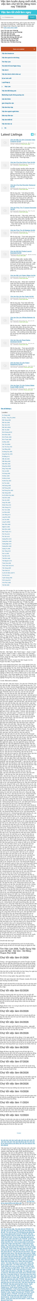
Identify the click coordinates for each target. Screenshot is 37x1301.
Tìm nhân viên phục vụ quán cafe (16, 1263)
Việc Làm (8, 86)
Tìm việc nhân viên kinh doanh (25, 1260)
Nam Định (6, 524)
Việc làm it (5, 70)
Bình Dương (7, 432)
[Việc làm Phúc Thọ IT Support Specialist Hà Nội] (5, 210)
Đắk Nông (6, 461)
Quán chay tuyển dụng (8, 1276)
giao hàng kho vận (8, 103)
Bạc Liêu (6, 425)
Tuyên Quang (7, 578)
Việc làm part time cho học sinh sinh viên (18, 1281)
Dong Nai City (7, 454)
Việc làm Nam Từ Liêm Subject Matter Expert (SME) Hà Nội (22, 386)
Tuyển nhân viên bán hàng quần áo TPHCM (18, 1249)
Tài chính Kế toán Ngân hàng (11, 66)
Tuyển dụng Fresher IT (24, 1285)
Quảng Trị (6, 548)
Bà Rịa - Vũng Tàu (8, 417)
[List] (32, 134)
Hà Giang (6, 473)
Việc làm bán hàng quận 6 (22, 1253)
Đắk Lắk (6, 459)
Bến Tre (5, 430)
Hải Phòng (6, 488)
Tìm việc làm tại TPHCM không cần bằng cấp (20, 1232)
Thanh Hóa (6, 563)
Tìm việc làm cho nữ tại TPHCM (17, 1229)
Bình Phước (6, 437)
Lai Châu (6, 512)
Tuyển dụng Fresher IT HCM (19, 1287)
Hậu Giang (6, 493)
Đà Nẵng (6, 456)
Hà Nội (6, 478)
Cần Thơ (6, 444)
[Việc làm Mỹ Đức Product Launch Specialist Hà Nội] (5, 254)
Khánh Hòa (6, 505)
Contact (19, 1133)
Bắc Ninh (6, 427)
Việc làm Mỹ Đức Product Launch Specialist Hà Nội (21, 252)
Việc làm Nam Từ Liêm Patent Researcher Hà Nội (19, 363)
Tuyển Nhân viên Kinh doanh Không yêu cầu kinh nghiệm (17, 1257)
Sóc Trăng (6, 551)
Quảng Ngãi (6, 544)
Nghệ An (6, 527)
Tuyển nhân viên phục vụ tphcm (22, 1269)
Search (32, 17)
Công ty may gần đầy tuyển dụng (23, 1237)
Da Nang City (7, 451)
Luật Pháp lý (6, 82)
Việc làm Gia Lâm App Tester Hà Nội (22, 296)
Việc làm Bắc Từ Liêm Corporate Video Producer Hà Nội (22, 140)
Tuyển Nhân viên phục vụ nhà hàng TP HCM (15, 1266)
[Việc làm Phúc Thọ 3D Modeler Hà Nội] (5, 233)
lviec (5, 1142)
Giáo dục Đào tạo (7, 115)
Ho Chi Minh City (8, 495)
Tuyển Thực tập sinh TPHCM (20, 1292)
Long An (6, 522)
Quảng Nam (6, 541)
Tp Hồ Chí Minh (8, 573)
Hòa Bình (6, 497)
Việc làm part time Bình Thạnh (18, 1284)
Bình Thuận (6, 439)
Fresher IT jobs (5, 1292)
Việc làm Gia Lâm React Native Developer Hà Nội (20, 341)
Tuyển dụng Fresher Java (25, 1290)
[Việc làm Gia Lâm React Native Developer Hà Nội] (5, 343)
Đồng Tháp (6, 468)
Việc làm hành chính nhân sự (11, 74)
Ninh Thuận (6, 531)
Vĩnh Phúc (6, 582)
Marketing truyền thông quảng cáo (13, 95)
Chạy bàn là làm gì (13, 1274)
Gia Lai (5, 471)
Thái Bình (6, 558)
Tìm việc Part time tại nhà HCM (19, 1281)
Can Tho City (7, 447)
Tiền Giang (6, 568)
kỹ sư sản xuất (6, 78)
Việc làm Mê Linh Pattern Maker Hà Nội (22, 275)
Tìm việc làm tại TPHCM (23, 1229)
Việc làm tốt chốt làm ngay (16, 12)
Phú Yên (6, 536)
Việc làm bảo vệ (7, 124)
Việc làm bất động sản (20, 1142)
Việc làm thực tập (7, 107)
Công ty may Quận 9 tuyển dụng (24, 1242)
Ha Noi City (6, 480)
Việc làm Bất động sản (9, 91)
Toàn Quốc (6, 570)
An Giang (6, 415)
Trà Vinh (6, 575)
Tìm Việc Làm (6, 62)
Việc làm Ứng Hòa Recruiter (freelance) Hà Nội (22, 186)
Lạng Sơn (6, 517)
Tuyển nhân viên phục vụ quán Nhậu (17, 1267)
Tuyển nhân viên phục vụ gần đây (11, 1271)
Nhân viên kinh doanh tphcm (13, 1256)
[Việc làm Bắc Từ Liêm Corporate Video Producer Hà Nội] (5, 143)
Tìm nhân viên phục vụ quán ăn (23, 1264)
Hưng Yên (6, 502)
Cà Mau (5, 442)
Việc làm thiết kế (7, 120)
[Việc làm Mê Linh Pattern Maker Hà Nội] (5, 278)
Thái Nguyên (7, 561)
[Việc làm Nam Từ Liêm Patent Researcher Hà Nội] (5, 366)
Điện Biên (6, 464)
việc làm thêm (6, 99)
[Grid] (34, 134)
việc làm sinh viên (27, 1140)
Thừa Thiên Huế (8, 565)
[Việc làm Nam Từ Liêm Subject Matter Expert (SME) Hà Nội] (5, 388)
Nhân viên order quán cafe (24, 1276)
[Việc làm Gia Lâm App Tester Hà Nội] (5, 299)
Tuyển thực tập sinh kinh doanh (16, 1298)
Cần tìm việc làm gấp (7, 1229)
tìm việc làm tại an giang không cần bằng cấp (18, 1142)
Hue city (6, 500)
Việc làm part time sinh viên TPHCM (12, 1279)
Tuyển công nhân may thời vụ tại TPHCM (14, 1238)
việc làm (11, 1140)
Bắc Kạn (6, 422)
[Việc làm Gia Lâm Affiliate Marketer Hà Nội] (5, 320)
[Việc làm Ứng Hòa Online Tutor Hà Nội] (5, 165)
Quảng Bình (6, 539)
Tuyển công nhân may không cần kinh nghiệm (18, 1239)
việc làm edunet (27, 1143)
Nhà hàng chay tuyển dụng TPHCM (20, 1272)
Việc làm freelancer (8, 53)
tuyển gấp (17, 1140)
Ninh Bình (6, 529)
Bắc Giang (6, 420)
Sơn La (5, 553)
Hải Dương (6, 485)
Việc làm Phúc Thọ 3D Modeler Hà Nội (22, 230)
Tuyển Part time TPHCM (27, 1277)
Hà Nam (5, 476)
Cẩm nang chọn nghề (10, 27)
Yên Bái (5, 585)
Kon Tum (6, 510)
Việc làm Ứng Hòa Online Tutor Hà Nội (22, 162)
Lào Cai (5, 519)
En (5, 128)
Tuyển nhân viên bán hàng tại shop (20, 1248)
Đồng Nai (6, 466)
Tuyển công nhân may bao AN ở (11, 1243)
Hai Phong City (7, 490)
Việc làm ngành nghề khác (10, 111)
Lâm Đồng (6, 514)
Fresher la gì (5, 1287)
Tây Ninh (6, 556)
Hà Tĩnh (5, 483)
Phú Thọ (6, 534)
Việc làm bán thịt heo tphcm (21, 1251)
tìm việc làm (4, 1140)
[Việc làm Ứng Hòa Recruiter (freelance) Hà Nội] (5, 188)
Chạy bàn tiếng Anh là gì (27, 1274)
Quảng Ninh (6, 546)
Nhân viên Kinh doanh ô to (9, 1261)
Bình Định (6, 434)
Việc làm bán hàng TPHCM (15, 1247)
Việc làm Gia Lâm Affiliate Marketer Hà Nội (22, 318)
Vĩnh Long (6, 580)
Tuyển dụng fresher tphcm (21, 1289)
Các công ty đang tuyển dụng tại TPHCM (14, 1234)
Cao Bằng (6, 449)
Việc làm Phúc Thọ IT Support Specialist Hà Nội (23, 208)
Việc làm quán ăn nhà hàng (10, 58)
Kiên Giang (6, 507)
